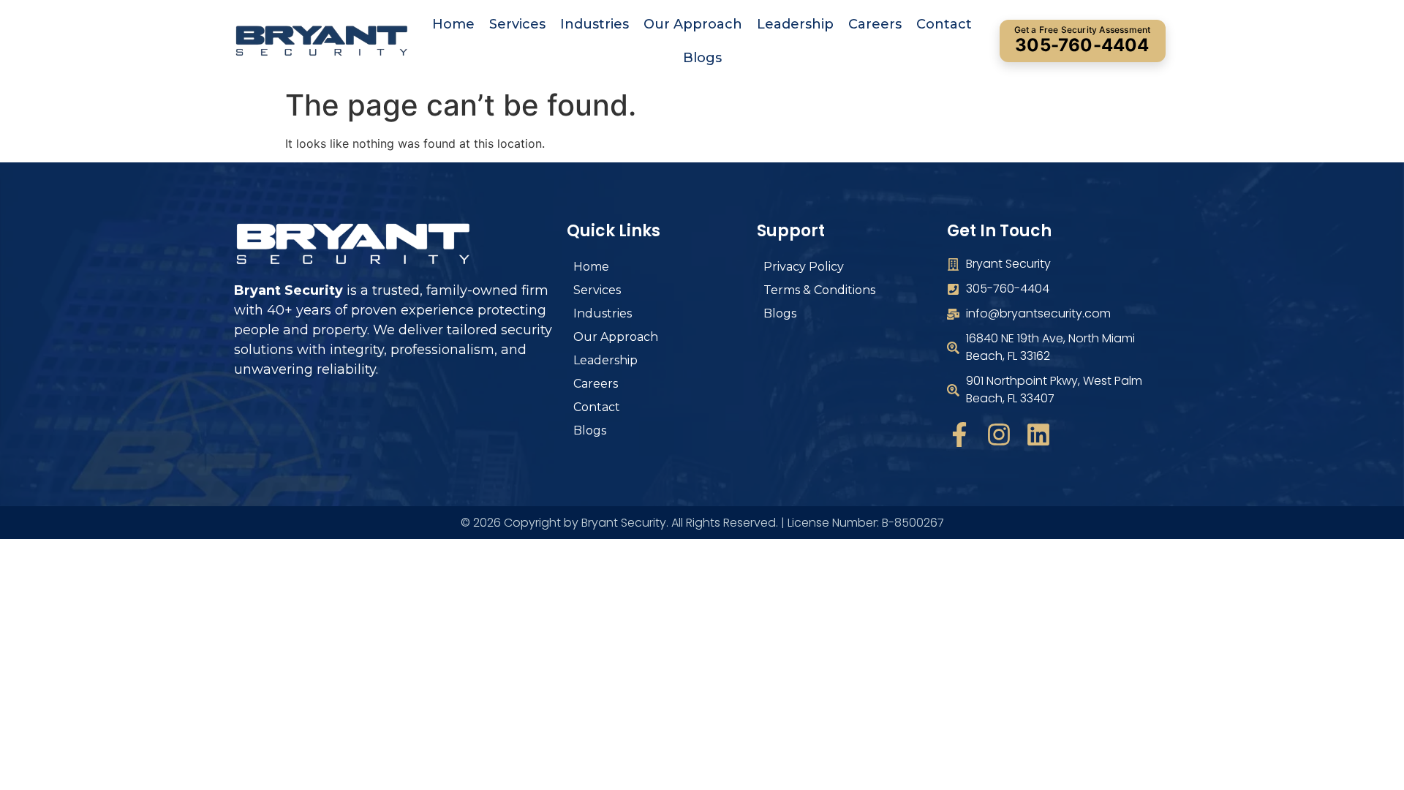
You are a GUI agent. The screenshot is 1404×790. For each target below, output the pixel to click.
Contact (944, 24)
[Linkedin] (1038, 434)
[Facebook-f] (959, 434)
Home (453, 24)
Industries (594, 24)
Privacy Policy (803, 267)
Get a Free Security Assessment (1082, 40)
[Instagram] (998, 434)
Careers (875, 24)
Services (517, 24)
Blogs (702, 58)
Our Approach (693, 24)
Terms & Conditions (819, 290)
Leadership (795, 24)
